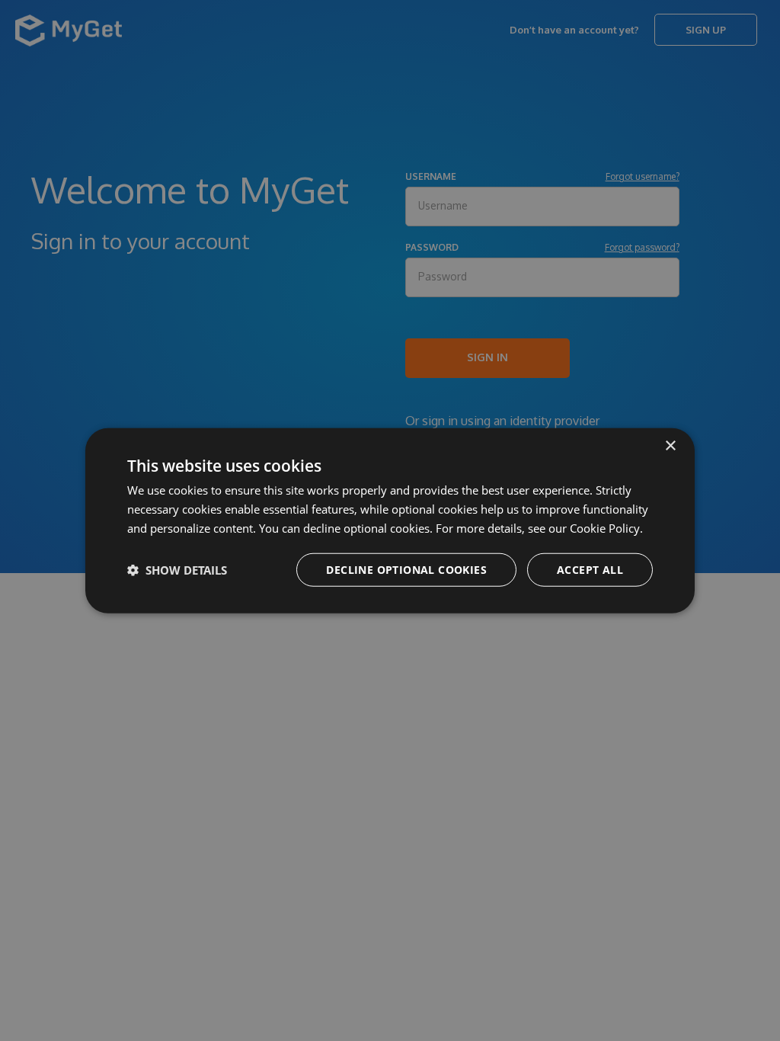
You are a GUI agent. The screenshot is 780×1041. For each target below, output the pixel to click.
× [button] (670, 446)
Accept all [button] (590, 569)
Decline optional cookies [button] (406, 569)
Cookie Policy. (606, 528)
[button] (177, 569)
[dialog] (390, 520)
